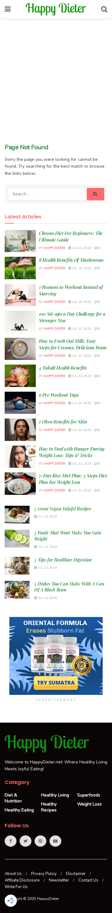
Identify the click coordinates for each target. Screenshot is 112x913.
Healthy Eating (19, 810)
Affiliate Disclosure (22, 880)
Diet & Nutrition (13, 798)
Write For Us (16, 887)
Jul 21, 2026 (47, 568)
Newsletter (59, 880)
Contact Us (88, 880)
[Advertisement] (56, 84)
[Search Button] (95, 194)
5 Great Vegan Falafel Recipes (62, 509)
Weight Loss (89, 804)
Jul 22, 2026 (81, 248)
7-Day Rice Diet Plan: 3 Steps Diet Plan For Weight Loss (73, 478)
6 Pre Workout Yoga (59, 395)
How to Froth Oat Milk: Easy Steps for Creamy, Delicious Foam (72, 344)
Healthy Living (55, 795)
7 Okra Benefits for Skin (63, 421)
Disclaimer (76, 874)
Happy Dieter (54, 248)
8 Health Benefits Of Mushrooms (71, 260)
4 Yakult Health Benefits (63, 368)
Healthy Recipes (49, 807)
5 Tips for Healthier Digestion (62, 560)
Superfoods (88, 795)
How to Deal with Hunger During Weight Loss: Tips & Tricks (72, 452)
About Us (13, 874)
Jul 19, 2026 (81, 268)
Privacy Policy (44, 874)
